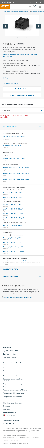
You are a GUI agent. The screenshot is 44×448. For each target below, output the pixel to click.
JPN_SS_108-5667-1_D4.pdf (14, 218)
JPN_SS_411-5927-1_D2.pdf (14, 251)
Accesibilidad (35, 437)
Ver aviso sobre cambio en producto (15, 261)
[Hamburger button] (40, 6)
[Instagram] (13, 423)
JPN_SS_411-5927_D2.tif (13, 238)
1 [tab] (17, 37)
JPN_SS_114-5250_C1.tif (13, 193)
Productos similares (22, 89)
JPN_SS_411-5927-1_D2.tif (14, 247)
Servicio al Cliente (9, 358)
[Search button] (30, 6)
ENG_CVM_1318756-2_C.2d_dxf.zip (17, 167)
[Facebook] (3, 423)
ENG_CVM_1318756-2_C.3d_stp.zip (17, 179)
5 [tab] (26, 37)
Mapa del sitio (14, 440)
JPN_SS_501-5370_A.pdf (13, 225)
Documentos (10, 127)
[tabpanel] (22, 25)
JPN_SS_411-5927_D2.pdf (14, 242)
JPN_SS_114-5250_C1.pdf (14, 197)
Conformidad (10, 276)
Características (11, 269)
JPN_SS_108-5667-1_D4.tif (14, 213)
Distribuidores (7, 368)
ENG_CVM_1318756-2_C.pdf (15, 158)
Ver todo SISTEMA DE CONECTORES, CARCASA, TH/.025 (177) (20, 55)
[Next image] (38, 26)
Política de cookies (25, 437)
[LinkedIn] (6, 423)
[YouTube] (10, 423)
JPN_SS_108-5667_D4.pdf (14, 209)
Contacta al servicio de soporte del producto (17, 297)
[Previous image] (5, 26)
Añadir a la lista (11, 83)
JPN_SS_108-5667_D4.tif (13, 204)
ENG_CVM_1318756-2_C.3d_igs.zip (17, 173)
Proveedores (7, 371)
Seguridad (5, 440)
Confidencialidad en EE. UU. (10, 437)
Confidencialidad (20, 435)
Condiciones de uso (8, 435)
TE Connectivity (5, 6)
